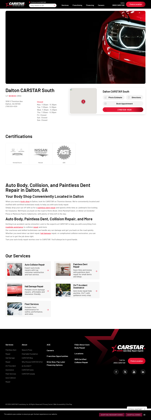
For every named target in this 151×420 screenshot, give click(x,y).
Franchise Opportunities (57, 356)
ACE (48, 344)
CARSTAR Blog (27, 358)
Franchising (77, 5)
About (24, 344)
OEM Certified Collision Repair (81, 361)
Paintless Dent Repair (11, 352)
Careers (101, 5)
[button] (145, 414)
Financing (90, 5)
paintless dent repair (46, 207)
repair (35, 227)
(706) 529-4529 (11, 106)
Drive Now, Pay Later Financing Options (56, 363)
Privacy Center (48, 404)
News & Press (27, 350)
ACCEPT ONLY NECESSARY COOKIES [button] (112, 414)
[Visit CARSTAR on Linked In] (142, 371)
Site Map (69, 404)
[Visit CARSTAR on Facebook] (116, 371)
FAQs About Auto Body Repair (82, 346)
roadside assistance (14, 227)
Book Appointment (124, 104)
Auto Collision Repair (11, 380)
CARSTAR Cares (28, 370)
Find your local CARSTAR (38, 2)
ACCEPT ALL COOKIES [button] (133, 414)
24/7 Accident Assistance (11, 368)
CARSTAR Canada (28, 374)
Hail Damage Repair (10, 360)
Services (65, 5)
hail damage (45, 233)
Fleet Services (11, 374)
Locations (79, 353)
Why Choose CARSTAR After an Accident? (32, 364)
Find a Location (136, 4)
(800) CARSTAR (118, 4)
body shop (25, 201)
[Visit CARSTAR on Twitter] (125, 371)
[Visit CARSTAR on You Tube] (134, 371)
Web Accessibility (59, 404)
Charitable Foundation (30, 354)
